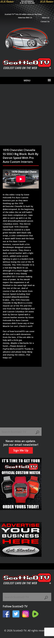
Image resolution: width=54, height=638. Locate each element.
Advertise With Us (25, 17)
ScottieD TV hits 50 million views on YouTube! (23, 14)
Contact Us (45, 21)
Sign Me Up (20, 450)
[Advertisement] (27, 117)
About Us (45, 17)
